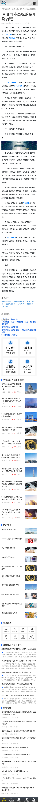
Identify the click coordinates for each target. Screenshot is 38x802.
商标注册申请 (19, 86)
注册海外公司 (10, 304)
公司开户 (21, 304)
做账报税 (30, 304)
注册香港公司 (6, 302)
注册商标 (8, 34)
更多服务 (4, 306)
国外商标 (11, 38)
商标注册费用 (12, 83)
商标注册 (15, 9)
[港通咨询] (10, 3)
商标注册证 (11, 238)
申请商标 (26, 203)
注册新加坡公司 (19, 302)
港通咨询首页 (5, 9)
